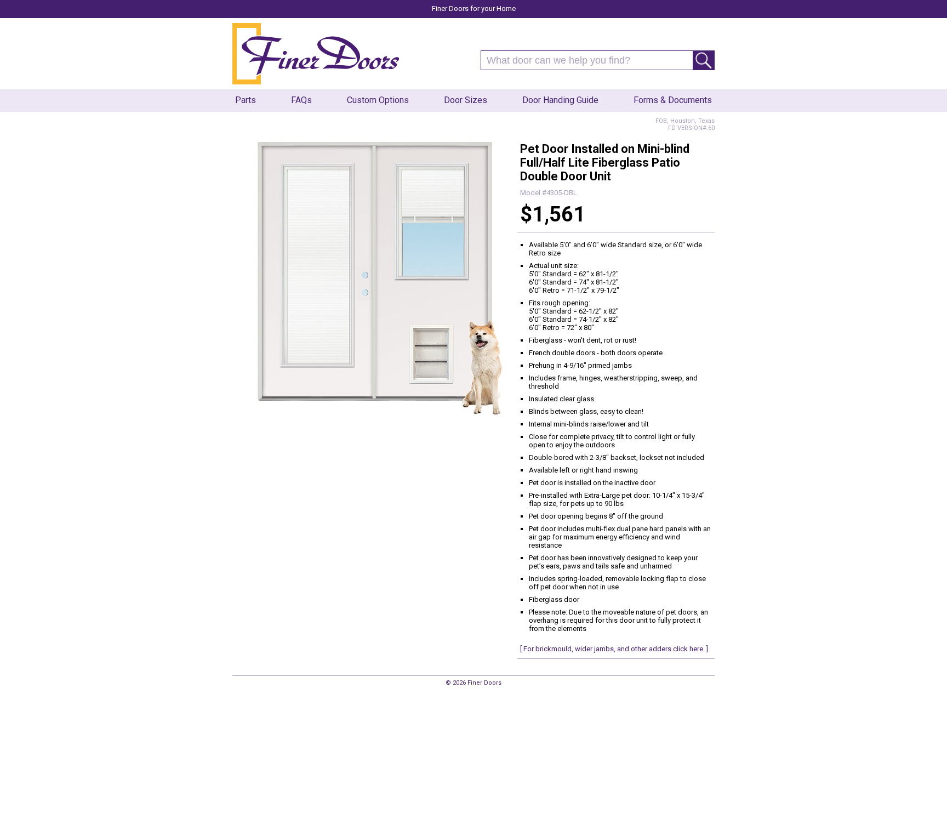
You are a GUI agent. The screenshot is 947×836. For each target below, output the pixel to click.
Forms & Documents (673, 100)
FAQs (301, 100)
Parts (245, 100)
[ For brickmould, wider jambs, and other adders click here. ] (614, 649)
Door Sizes (465, 100)
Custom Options (378, 100)
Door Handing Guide (560, 100)
